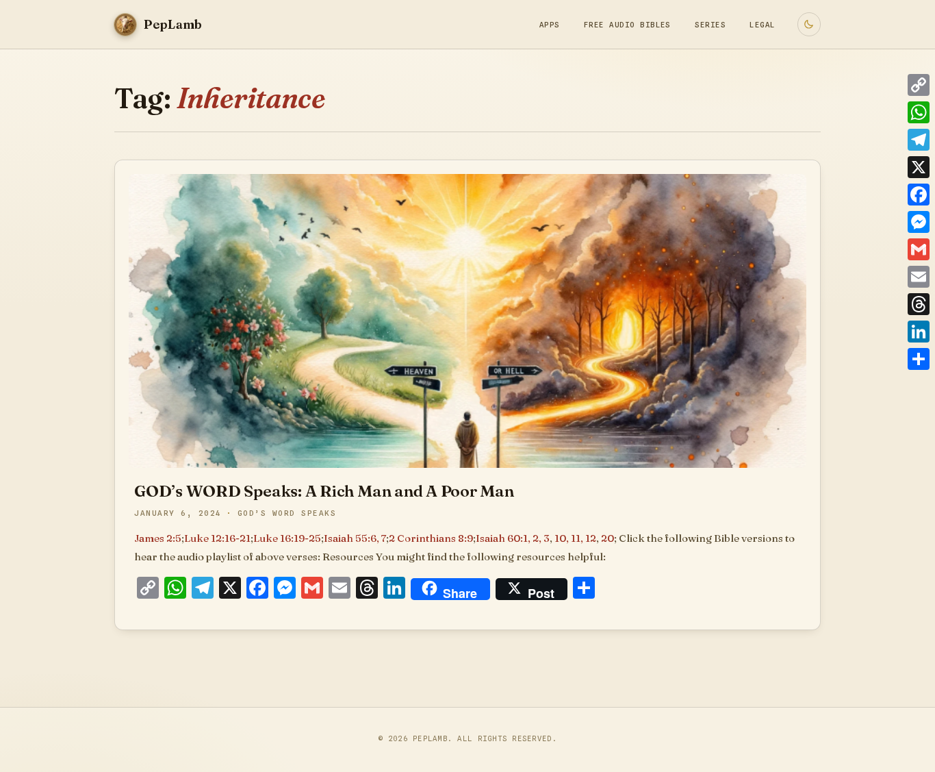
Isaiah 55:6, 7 (355, 538)
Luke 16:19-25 (287, 538)
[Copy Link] (918, 85)
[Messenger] (918, 222)
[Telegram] (918, 139)
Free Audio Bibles (627, 25)
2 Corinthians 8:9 (431, 538)
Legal (762, 25)
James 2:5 (157, 538)
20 (607, 538)
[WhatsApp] (918, 112)
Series (710, 25)
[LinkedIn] (918, 331)
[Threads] (918, 304)
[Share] (918, 359)
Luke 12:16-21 (217, 538)
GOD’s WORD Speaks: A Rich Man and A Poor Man (324, 491)
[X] (918, 167)
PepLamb (430, 738)
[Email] (918, 276)
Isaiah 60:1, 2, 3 (513, 538)
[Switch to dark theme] (809, 24)
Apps (549, 25)
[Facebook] (918, 194)
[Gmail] (918, 249)
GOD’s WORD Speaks (287, 513)
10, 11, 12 (575, 538)
